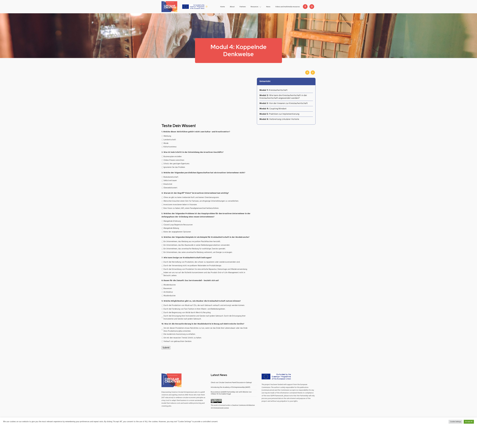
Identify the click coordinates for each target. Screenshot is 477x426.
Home (222, 6)
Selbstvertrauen (170, 180)
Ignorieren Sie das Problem (174, 167)
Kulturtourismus (170, 146)
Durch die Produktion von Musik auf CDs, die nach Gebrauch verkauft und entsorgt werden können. (204, 305)
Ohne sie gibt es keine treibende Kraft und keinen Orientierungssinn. (191, 197)
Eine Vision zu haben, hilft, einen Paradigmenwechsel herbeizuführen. (191, 208)
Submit (165, 347)
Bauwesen (168, 288)
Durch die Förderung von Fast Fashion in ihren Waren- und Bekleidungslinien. (194, 309)
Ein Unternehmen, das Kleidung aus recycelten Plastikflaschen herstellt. (192, 241)
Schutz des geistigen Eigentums (176, 163)
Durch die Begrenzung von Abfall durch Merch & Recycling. (187, 312)
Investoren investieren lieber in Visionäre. (180, 204)
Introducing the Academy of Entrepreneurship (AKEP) (230, 387)
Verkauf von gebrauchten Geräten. (178, 341)
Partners (243, 6)
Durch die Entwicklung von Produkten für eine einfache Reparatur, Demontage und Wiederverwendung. (205, 269)
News (268, 6)
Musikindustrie (170, 295)
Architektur (168, 292)
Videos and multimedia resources (287, 6)
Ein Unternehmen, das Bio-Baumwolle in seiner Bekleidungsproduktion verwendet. (197, 245)
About (232, 6)
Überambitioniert (170, 187)
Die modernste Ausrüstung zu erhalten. (180, 334)
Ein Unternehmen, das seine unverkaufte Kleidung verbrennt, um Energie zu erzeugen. (198, 252)
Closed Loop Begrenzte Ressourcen (178, 224)
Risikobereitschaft (171, 177)
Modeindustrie (170, 284)
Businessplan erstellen (173, 156)
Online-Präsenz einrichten (174, 160)
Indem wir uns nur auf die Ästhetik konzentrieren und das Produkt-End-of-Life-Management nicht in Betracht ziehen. (204, 274)
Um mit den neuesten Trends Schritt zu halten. (183, 337)
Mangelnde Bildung (171, 228)
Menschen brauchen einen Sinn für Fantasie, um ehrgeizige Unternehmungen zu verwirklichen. (201, 201)
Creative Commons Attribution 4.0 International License (233, 406)
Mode (166, 143)
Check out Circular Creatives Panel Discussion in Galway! (231, 382)
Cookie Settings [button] (455, 421)
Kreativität (168, 184)
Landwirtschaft (170, 139)
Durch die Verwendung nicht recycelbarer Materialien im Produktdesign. (193, 265)
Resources (254, 6)
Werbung (167, 136)
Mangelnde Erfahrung (172, 221)
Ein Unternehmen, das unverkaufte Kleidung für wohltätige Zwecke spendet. (195, 248)
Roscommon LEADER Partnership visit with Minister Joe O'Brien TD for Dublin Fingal (231, 393)
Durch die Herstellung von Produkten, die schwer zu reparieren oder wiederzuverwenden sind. (202, 262)
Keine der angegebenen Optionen (177, 231)
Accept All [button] (468, 421)
